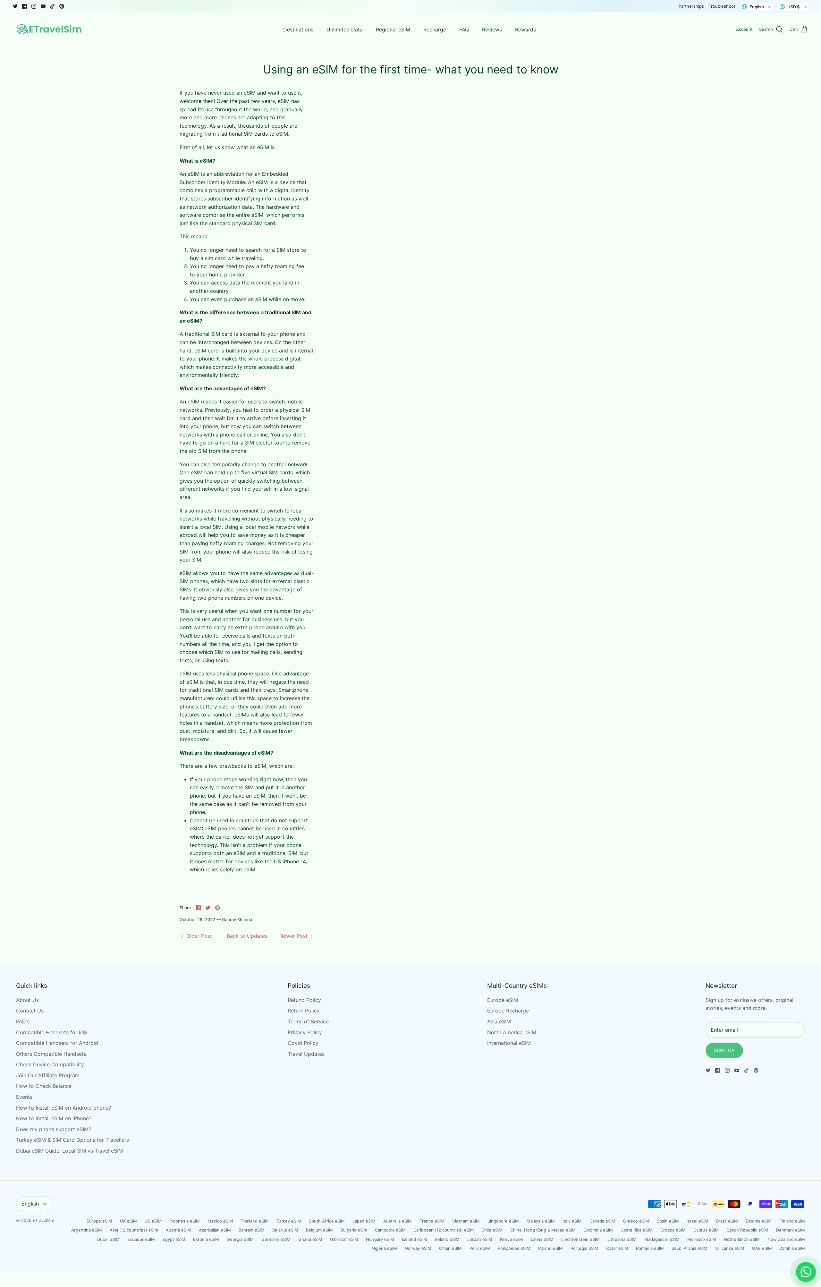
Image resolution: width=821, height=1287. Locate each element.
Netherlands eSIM (742, 1239)
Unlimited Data (344, 29)
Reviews (492, 29)
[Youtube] (43, 6)
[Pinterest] (61, 6)
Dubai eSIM (108, 1239)
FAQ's (23, 1021)
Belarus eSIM (285, 1229)
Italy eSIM (572, 1220)
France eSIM (431, 1220)
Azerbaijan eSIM (215, 1229)
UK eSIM (128, 1220)
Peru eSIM (480, 1248)
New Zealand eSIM (786, 1239)
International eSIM (509, 1043)
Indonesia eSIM (184, 1220)
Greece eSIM (636, 1220)
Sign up (724, 1050)
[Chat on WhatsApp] (806, 1272)
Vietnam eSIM (466, 1220)
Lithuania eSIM (622, 1239)
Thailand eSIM (255, 1220)
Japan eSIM (364, 1220)
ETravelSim (43, 1220)
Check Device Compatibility (50, 1064)
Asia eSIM (499, 1021)
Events (24, 1097)
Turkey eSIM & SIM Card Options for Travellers (72, 1140)
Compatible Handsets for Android (57, 1043)
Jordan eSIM (479, 1239)
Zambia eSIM (792, 1248)
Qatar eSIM (617, 1248)
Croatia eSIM (673, 1229)
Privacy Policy (305, 1032)
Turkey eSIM (288, 1220)
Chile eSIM (492, 1229)
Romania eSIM (650, 1248)
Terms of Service (308, 1021)
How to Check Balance (44, 1086)
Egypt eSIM (174, 1239)
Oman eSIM (450, 1248)
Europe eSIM (502, 1000)
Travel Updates (306, 1054)
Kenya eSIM (511, 1239)
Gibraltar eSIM (344, 1239)
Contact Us (30, 1010)
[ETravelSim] (50, 29)
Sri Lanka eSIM (729, 1248)
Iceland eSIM (414, 1239)
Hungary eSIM (380, 1239)
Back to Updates (247, 936)
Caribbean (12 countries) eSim (443, 1229)
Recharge (434, 29)
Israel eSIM (697, 1220)
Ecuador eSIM (141, 1239)
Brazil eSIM (727, 1220)
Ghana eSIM (310, 1239)
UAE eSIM (762, 1248)
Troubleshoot (722, 6)
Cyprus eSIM (706, 1229)
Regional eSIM (393, 29)
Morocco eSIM (701, 1239)
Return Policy (304, 1010)
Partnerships (691, 6)
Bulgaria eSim (354, 1229)
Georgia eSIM (240, 1239)
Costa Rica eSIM (637, 1229)
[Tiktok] (52, 6)
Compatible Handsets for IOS (51, 1032)
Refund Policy (304, 1000)
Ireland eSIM (447, 1239)
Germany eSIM (276, 1239)
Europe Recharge (508, 1010)
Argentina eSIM (86, 1229)
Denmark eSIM (790, 1229)
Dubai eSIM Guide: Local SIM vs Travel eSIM (69, 1150)
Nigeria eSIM (384, 1248)
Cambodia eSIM (390, 1229)
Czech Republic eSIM (747, 1229)
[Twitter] (15, 6)
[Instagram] (33, 6)
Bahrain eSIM (252, 1229)
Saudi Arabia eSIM (689, 1248)
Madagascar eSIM (662, 1239)
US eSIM (153, 1220)
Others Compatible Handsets (51, 1054)
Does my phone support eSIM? (53, 1129)
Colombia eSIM (598, 1229)
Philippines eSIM (514, 1248)
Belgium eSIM (319, 1229)
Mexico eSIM (220, 1220)
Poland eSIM (550, 1248)
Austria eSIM (178, 1229)
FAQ (464, 29)
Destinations (298, 29)
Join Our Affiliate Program (48, 1075)
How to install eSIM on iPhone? (53, 1118)
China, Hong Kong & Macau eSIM (543, 1229)
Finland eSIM (792, 1220)
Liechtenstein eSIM (580, 1239)
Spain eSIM (668, 1220)
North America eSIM (511, 1032)
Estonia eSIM (759, 1220)
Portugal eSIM (584, 1248)
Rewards (525, 29)
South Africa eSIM (327, 1220)
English (30, 1203)
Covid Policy (303, 1043)
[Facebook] (24, 6)
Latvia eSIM (542, 1239)
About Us (27, 1000)
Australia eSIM (397, 1220)
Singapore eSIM (503, 1220)
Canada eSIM (602, 1220)
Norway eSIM (418, 1248)
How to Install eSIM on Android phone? (63, 1108)
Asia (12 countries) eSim (134, 1229)
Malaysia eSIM (541, 1220)
